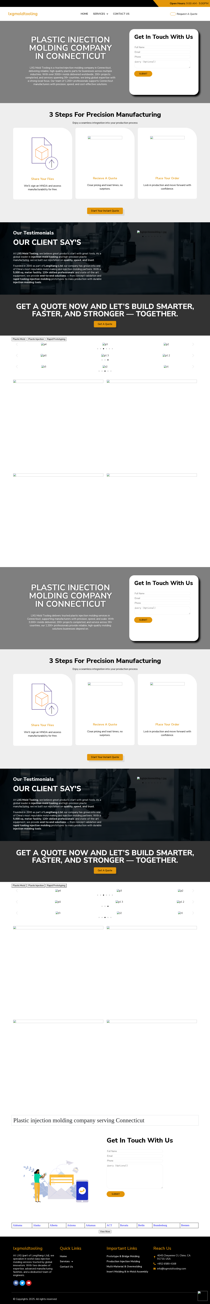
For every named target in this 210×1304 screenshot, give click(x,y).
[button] (101, 14)
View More (105, 1231)
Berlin (141, 1225)
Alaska (36, 1225)
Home (84, 13)
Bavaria (124, 1225)
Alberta (53, 1225)
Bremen (185, 1225)
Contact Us (121, 13)
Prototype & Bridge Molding (123, 1256)
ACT (109, 1225)
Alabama (17, 1225)
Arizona (71, 1225)
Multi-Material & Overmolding (124, 1266)
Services (99, 13)
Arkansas (90, 1225)
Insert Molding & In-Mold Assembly (127, 1271)
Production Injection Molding (123, 1261)
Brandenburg (160, 1225)
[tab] (18, 339)
